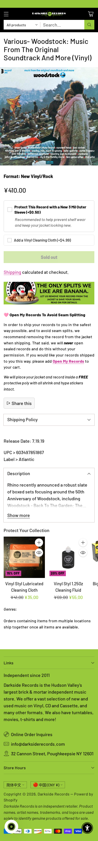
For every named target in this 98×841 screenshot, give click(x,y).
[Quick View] (39, 552)
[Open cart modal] (90, 14)
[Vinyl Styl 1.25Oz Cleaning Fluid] (68, 557)
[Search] (89, 24)
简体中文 (13, 785)
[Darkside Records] (49, 14)
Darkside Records (54, 793)
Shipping (12, 272)
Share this (22, 403)
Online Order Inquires (31, 734)
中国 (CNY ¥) (49, 785)
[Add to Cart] (39, 542)
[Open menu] (6, 14)
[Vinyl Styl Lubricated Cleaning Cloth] (24, 557)
